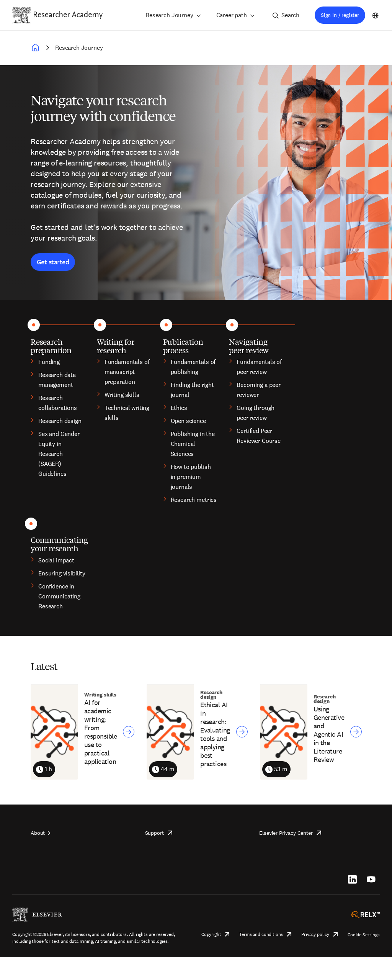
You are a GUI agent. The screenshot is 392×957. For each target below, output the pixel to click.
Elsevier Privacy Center (285, 832)
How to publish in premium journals (191, 477)
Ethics (179, 408)
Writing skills (122, 395)
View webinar (128, 731)
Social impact (56, 560)
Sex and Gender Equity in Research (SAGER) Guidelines (59, 454)
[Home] (68, 15)
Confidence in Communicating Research (59, 596)
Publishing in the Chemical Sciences (193, 444)
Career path (231, 15)
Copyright (211, 934)
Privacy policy (315, 934)
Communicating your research (59, 543)
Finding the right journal (192, 390)
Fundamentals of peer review (259, 367)
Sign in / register (340, 14)
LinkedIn (352, 879)
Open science (188, 421)
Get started (53, 261)
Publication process (183, 345)
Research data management (57, 380)
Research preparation (51, 345)
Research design (60, 421)
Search (290, 15)
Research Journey (169, 15)
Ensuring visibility (61, 573)
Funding (49, 362)
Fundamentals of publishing (193, 367)
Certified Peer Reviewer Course (259, 436)
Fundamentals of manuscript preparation (127, 372)
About (38, 832)
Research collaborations (57, 403)
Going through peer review (255, 413)
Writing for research (115, 345)
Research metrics (194, 500)
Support (154, 832)
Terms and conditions (261, 934)
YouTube (371, 879)
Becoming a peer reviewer (259, 390)
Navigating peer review (249, 345)
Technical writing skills (127, 413)
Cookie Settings (364, 935)
